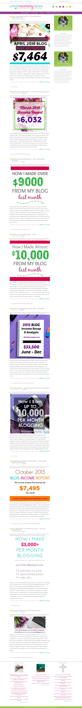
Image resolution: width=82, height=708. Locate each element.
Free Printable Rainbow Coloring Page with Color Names (63, 689)
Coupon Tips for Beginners (18, 686)
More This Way (23, 702)
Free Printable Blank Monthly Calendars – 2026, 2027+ (63, 683)
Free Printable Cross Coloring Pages (63, 674)
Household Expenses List (19, 684)
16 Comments (23, 531)
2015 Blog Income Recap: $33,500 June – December (28, 308)
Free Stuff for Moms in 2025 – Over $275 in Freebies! (19, 700)
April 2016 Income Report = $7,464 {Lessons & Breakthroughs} (26, 17)
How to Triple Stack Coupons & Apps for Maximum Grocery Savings (19, 689)
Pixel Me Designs (54, 707)
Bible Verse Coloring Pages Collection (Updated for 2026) (41, 681)
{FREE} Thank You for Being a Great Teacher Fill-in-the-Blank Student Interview (63, 697)
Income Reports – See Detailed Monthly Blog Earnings (30, 388)
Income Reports (15, 86)
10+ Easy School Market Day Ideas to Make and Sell (19, 697)
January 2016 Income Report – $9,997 (24, 234)
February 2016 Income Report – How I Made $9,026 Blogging (28, 159)
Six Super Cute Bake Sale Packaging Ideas (41, 683)
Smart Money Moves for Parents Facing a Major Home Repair (19, 682)
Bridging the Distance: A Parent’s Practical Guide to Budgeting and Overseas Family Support (19, 675)
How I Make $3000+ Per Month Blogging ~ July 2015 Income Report (28, 529)
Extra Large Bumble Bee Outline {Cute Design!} (63, 691)
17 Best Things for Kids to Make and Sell (19, 690)
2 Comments (22, 19)
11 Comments (23, 93)
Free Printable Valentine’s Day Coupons (63, 699)
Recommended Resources (24, 523)
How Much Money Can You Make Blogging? (26, 610)
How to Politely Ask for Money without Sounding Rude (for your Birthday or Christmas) (19, 693)
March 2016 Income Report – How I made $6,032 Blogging (30, 92)
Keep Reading (45, 82)
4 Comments (23, 161)
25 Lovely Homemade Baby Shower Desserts (40, 676)
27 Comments (23, 463)
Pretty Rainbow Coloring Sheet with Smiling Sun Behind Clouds (63, 677)
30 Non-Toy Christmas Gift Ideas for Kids (40, 678)
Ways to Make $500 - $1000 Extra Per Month (24, 229)
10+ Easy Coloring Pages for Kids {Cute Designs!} (63, 680)
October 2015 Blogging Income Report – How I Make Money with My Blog (29, 461)
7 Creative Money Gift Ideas (41, 674)
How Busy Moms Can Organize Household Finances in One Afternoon (19, 679)
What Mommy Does (26, 7)
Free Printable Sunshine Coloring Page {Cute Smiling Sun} (63, 694)
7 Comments (24, 389)
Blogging (14, 303)
